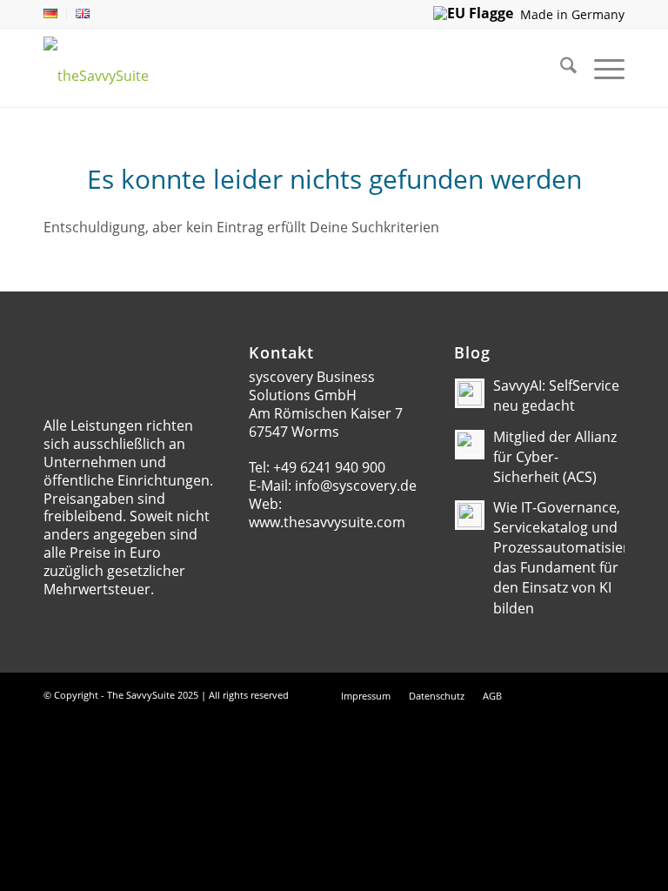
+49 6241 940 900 (329, 467)
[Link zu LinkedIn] (585, 695)
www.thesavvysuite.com (327, 522)
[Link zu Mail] (559, 695)
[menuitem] (55, 14)
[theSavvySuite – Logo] (124, 63)
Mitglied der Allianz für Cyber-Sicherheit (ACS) (555, 456)
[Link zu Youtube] (611, 695)
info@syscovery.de (356, 485)
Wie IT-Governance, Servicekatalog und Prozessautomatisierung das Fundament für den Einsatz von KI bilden (573, 558)
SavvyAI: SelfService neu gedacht (556, 395)
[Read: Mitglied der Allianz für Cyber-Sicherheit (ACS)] (469, 444)
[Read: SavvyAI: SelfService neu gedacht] (469, 393)
